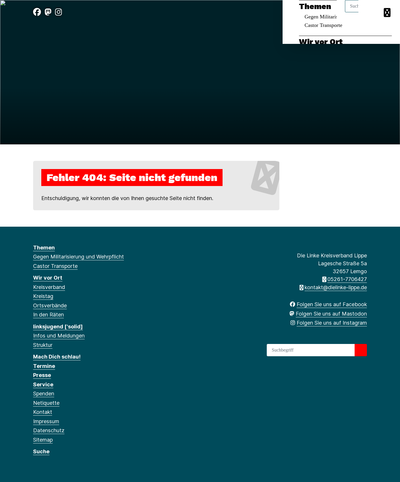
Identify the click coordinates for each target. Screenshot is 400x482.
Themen (44, 248)
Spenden (43, 393)
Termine (44, 366)
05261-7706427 (347, 279)
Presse (42, 375)
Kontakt (42, 412)
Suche (41, 451)
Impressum (46, 421)
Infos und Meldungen (59, 336)
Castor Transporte (323, 25)
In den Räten (48, 314)
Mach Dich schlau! (57, 357)
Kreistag (43, 296)
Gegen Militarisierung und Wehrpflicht (78, 257)
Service (43, 384)
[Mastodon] (48, 12)
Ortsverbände (50, 305)
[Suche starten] (361, 350)
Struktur (42, 345)
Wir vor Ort (321, 42)
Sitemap (43, 440)
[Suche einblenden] (371, 12)
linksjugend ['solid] (58, 326)
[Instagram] (58, 12)
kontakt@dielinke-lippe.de (336, 287)
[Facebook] (37, 12)
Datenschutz (48, 430)
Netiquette (46, 403)
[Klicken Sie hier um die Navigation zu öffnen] (388, 12)
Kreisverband (49, 287)
